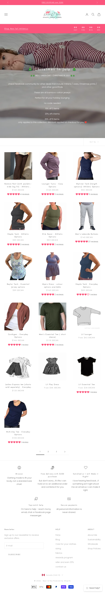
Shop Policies (94, 548)
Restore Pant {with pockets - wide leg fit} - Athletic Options (18, 185)
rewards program (64, 557)
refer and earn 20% (65, 562)
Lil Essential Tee (87, 384)
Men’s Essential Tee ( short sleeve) (52, 335)
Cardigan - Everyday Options (18, 335)
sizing (58, 548)
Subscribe (14, 554)
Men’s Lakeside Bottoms (86, 234)
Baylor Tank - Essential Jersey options (18, 285)
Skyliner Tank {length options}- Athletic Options (87, 185)
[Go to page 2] (65, 452)
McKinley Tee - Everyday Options (18, 433)
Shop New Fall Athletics (16, 28)
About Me (92, 535)
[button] (13, 194)
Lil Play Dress (52, 384)
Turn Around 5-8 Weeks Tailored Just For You (52, 2)
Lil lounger (86, 334)
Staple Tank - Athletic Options (18, 235)
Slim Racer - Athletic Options (52, 235)
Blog (58, 539)
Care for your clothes (66, 544)
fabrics (59, 553)
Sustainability (94, 539)
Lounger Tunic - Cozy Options (52, 185)
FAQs (58, 535)
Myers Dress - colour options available (52, 285)
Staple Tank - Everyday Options (87, 285)
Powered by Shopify (62, 581)
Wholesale (93, 544)
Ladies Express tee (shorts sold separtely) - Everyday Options (18, 386)
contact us (61, 566)
